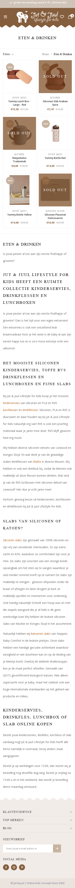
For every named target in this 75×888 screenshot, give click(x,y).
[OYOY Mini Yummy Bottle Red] (55, 133)
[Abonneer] (57, 848)
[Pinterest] (22, 867)
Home (45, 54)
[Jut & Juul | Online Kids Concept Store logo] (37, 16)
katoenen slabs (41, 633)
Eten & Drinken (63, 54)
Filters (6, 54)
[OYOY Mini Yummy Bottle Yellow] (19, 189)
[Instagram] (14, 867)
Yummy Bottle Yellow (19, 214)
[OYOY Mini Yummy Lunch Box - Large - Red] (19, 76)
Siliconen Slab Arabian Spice (55, 103)
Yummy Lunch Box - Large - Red (19, 103)
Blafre (37, 461)
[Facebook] (6, 867)
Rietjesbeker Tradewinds (19, 159)
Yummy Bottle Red (55, 158)
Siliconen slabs (12, 540)
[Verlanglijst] (62, 17)
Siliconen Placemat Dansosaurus (55, 216)
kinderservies (11, 403)
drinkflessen (30, 410)
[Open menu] (5, 17)
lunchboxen (10, 410)
